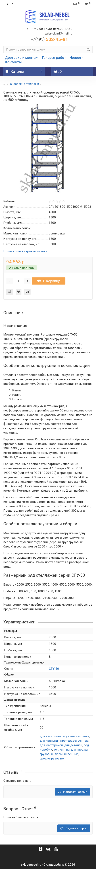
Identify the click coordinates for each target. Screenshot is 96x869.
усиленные (61, 749)
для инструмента (52, 736)
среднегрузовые (52, 758)
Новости (76, 57)
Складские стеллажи (24, 83)
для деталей (73, 745)
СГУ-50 (54, 668)
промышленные (66, 754)
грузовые (47, 754)
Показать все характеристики (25, 251)
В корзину (51, 281)
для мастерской (51, 745)
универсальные (77, 736)
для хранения (50, 740)
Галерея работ (54, 57)
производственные (74, 740)
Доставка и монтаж (21, 57)
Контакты (13, 62)
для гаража (79, 749)
